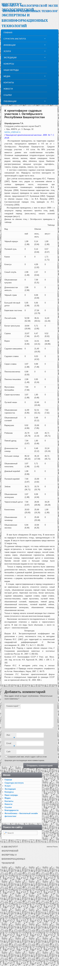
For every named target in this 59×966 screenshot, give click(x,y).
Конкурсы (9, 64)
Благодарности (11, 810)
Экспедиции (9, 58)
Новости (8, 89)
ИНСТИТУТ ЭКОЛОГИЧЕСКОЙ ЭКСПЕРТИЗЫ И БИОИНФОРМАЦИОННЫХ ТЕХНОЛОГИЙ (25, 15)
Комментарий (12, 706)
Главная (8, 33)
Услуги (6, 52)
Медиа (6, 77)
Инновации (8, 46)
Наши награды (11, 70)
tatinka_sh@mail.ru (12, 132)
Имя (10, 736)
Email (10, 744)
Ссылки (8, 95)
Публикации (9, 102)
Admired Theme (52, 847)
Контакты (9, 83)
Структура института (14, 39)
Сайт (8, 752)
